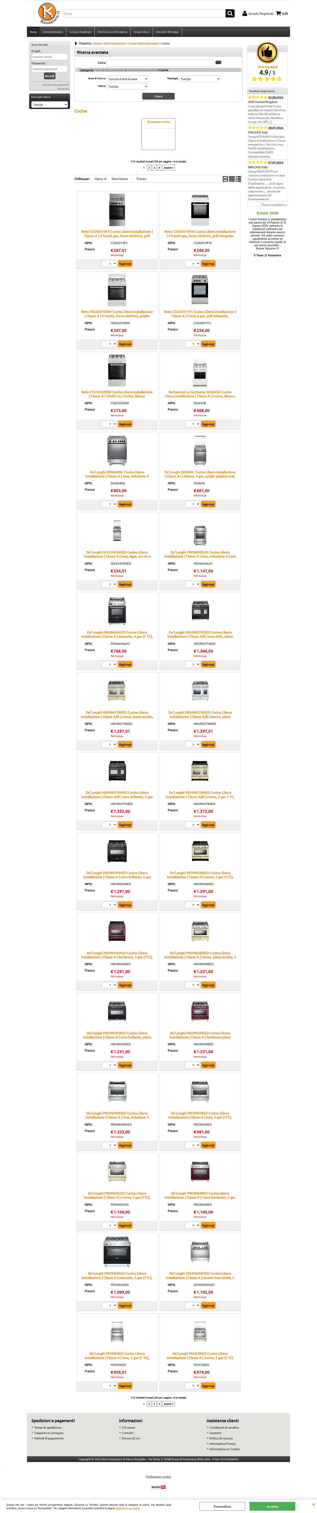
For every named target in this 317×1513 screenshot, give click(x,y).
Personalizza (222, 1506)
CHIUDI (313, 1504)
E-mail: (36, 51)
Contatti (127, 1433)
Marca (101, 85)
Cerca (101, 62)
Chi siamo (128, 1427)
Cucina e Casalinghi (80, 31)
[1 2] (193, 264)
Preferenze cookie (158, 1476)
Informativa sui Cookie (128, 1508)
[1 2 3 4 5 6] (110, 424)
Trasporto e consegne (48, 1433)
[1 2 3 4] (110, 505)
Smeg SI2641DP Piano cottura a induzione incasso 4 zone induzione (266, 175)
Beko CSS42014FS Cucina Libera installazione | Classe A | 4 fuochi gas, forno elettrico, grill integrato (117, 235)
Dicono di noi (131, 1438)
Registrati (63, 88)
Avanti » (168, 167)
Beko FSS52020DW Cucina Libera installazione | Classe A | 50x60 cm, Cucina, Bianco (117, 394)
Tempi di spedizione (47, 1427)
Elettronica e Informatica (112, 31)
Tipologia (172, 78)
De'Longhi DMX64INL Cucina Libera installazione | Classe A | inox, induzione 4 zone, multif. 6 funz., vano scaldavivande (117, 476)
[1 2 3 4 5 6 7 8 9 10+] (110, 264)
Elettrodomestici (53, 31)
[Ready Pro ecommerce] (158, 1487)
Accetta (272, 1506)
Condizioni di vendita (223, 1427)
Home (33, 31)
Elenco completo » (274, 204)
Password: (38, 63)
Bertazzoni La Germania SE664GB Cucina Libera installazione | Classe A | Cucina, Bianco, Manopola (200, 396)
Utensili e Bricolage (167, 31)
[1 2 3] (193, 424)
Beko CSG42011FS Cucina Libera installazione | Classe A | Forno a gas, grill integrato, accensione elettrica (200, 315)
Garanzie (215, 1433)
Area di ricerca (96, 78)
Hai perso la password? (56, 84)
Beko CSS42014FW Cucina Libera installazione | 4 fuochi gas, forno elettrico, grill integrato (200, 233)
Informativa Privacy (222, 1443)
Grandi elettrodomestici (142, 70)
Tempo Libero (141, 31)
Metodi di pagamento (49, 1438)
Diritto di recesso (221, 1438)
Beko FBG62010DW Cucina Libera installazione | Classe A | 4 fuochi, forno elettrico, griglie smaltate (117, 315)
